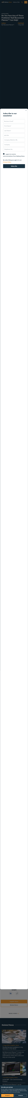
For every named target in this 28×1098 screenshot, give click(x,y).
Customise (20, 1095)
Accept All (7, 1095)
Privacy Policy (7, 162)
